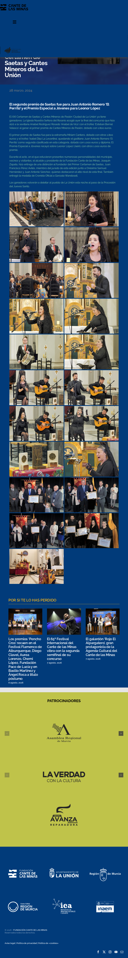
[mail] (122, 951)
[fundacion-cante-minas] (23, 862)
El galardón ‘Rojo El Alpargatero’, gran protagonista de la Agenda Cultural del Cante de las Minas (101, 647)
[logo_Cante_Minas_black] (14, 5)
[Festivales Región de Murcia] (12, 47)
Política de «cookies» (48, 943)
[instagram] (110, 951)
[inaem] (105, 895)
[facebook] (98, 951)
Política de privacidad (27, 943)
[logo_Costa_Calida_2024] (23, 895)
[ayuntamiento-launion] (64, 862)
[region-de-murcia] (105, 863)
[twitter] (104, 951)
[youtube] (116, 951)
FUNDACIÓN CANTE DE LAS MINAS (30, 930)
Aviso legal (10, 943)
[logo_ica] (64, 895)
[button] (7, 733)
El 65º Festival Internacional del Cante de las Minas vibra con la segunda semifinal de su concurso (63, 649)
